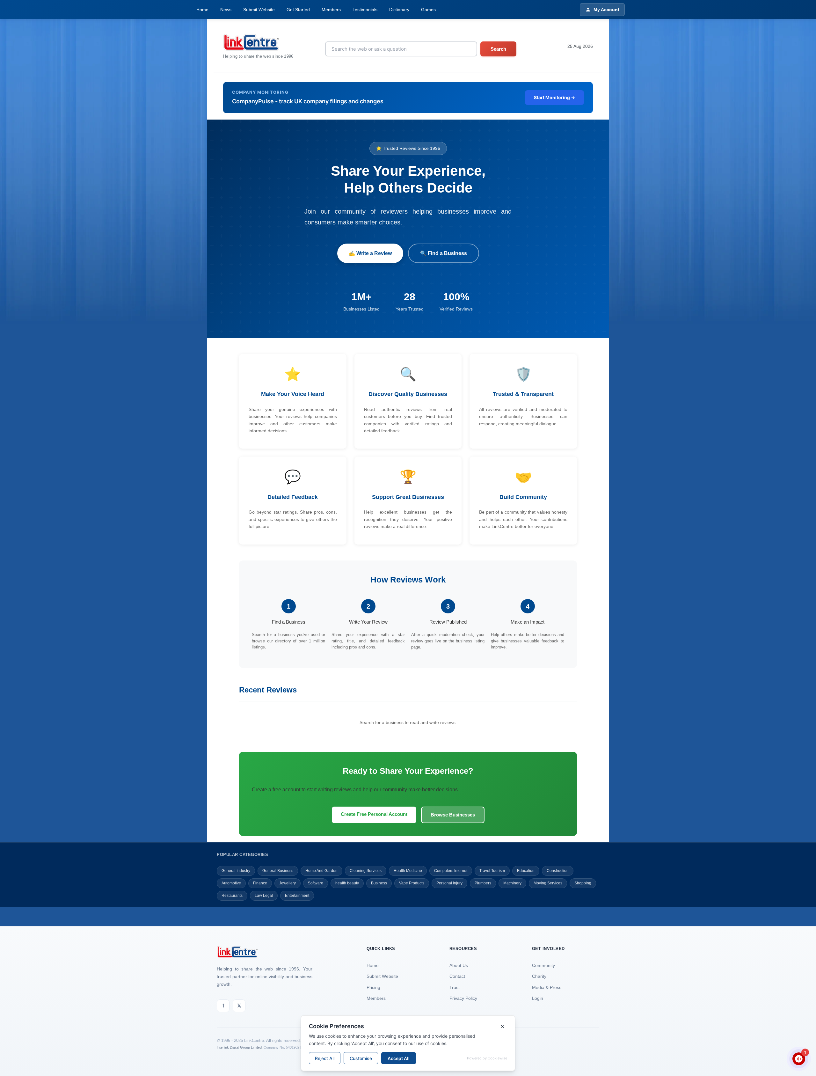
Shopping (582, 883)
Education (526, 870)
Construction (558, 870)
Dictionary (399, 9)
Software (315, 883)
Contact (457, 976)
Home (202, 9)
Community (543, 965)
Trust (454, 987)
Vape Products (411, 883)
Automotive (231, 883)
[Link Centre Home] (258, 42)
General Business (277, 870)
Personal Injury (449, 883)
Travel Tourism (492, 870)
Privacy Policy (463, 998)
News (225, 9)
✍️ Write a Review (370, 253)
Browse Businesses (453, 814)
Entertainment (297, 895)
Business (379, 883)
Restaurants (232, 895)
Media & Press (546, 987)
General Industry (236, 870)
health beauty (347, 883)
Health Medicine (408, 870)
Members (331, 9)
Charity (539, 976)
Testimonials (365, 9)
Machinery (512, 883)
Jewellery (287, 883)
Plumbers (483, 883)
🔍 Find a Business (443, 253)
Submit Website (259, 9)
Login (537, 998)
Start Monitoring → (554, 97)
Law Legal (264, 895)
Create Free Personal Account (374, 814)
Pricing (373, 987)
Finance (260, 883)
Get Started (298, 9)
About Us (458, 965)
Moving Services (548, 883)
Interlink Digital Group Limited (239, 1047)
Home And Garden (321, 870)
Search (498, 49)
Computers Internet (450, 870)
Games (428, 9)
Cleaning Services (366, 870)
